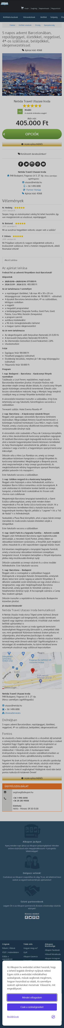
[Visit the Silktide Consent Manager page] (53, 1017)
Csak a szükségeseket (32, 1007)
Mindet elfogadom (32, 997)
